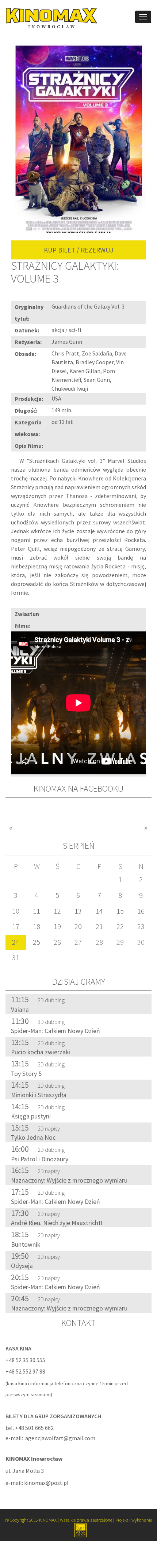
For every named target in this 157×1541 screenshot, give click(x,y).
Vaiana (20, 1010)
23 (141, 926)
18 (36, 926)
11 (36, 911)
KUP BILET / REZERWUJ (78, 250)
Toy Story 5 (26, 1074)
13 (78, 911)
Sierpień (79, 845)
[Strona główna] (48, 17)
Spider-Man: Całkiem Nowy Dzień (55, 1031)
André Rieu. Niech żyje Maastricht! (56, 1223)
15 (120, 911)
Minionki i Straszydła (38, 1095)
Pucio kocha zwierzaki (40, 1052)
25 (36, 942)
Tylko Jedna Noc (33, 1137)
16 (141, 911)
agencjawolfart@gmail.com (60, 1438)
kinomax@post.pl (46, 1482)
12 (57, 911)
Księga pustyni (31, 1116)
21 (99, 926)
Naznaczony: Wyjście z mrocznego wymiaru (69, 1180)
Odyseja (22, 1266)
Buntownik (25, 1244)
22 (120, 926)
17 (15, 926)
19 (57, 926)
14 (99, 911)
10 (15, 911)
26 (57, 942)
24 (15, 942)
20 (78, 926)
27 (78, 942)
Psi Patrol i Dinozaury (39, 1159)
